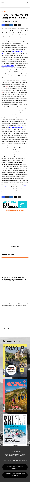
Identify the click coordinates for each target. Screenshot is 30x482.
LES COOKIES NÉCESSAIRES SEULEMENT (15, 475)
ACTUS (4, 11)
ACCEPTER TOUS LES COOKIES (15, 467)
